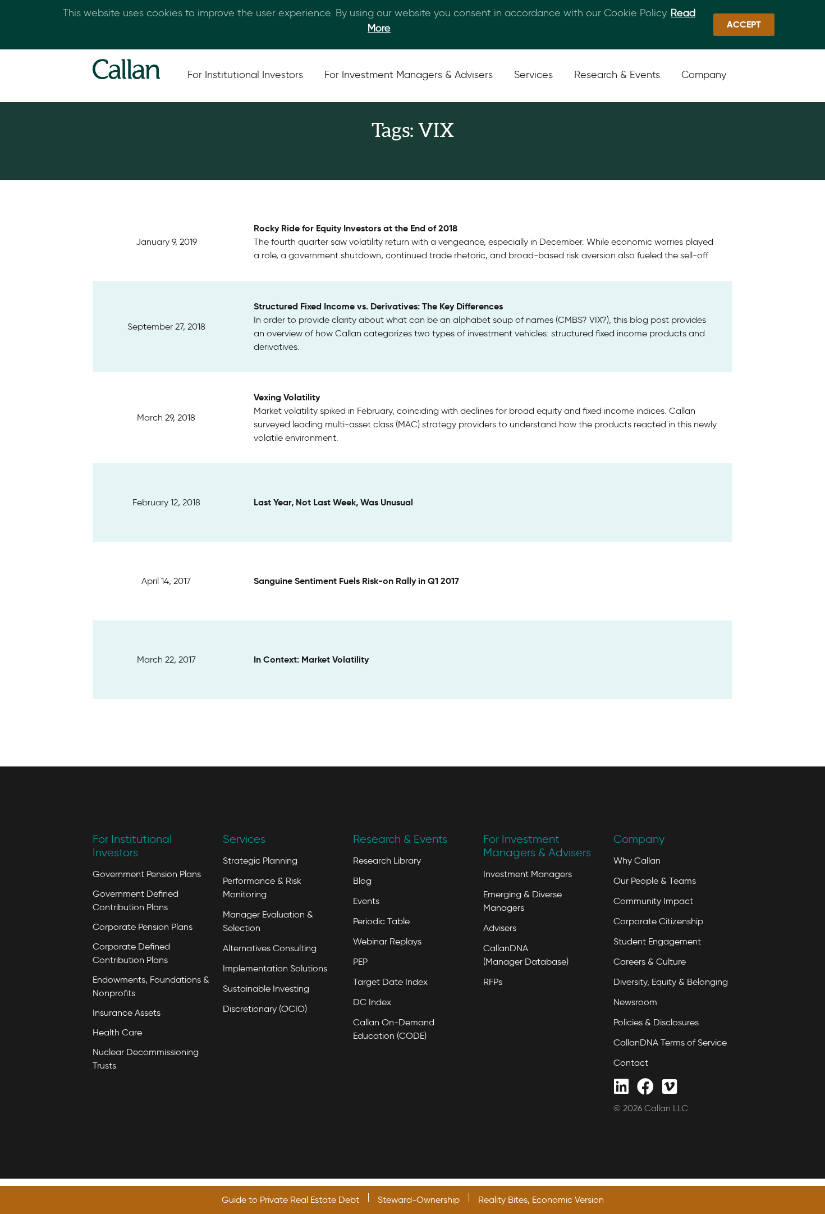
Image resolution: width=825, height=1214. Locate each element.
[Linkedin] (621, 1085)
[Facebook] (645, 1085)
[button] (743, 24)
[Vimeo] (669, 1085)
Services (244, 839)
